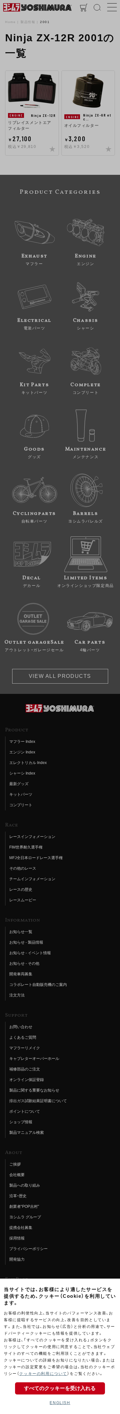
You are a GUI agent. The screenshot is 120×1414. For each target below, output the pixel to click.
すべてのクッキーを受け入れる (60, 1388)
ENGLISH (60, 1403)
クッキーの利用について (43, 1373)
